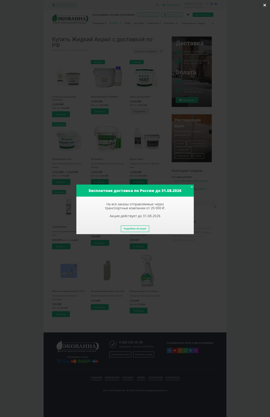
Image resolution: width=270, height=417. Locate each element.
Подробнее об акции (135, 228)
